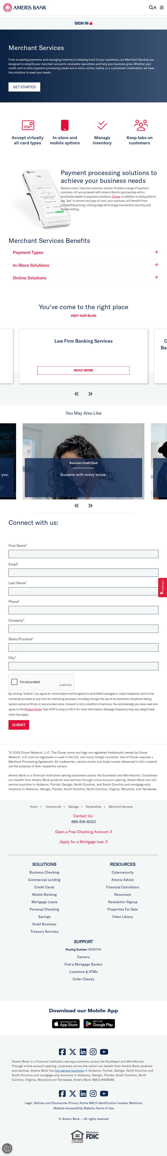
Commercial (53, 806)
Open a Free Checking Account (82, 831)
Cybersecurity (123, 872)
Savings (44, 916)
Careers (83, 957)
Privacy (73, 1103)
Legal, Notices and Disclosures (46, 1103)
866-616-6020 (83, 821)
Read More (102, 370)
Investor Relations (129, 1103)
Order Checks (83, 979)
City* (12, 658)
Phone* (13, 601)
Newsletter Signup (122, 902)
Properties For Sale (122, 909)
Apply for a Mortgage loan (82, 841)
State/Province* (20, 639)
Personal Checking (44, 909)
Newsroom (122, 894)
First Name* (17, 545)
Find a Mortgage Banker (83, 964)
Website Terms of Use (99, 1108)
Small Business (44, 924)
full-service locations (69, 1071)
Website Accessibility (68, 1108)
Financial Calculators (122, 887)
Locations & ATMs (83, 971)
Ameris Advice (122, 879)
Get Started (24, 87)
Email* (13, 564)
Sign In (82, 23)
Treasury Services (44, 931)
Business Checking (44, 872)
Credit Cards (44, 887)
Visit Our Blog (83, 315)
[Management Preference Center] (7, 1148)
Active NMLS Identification (98, 1103)
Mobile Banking (44, 894)
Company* (16, 620)
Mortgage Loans (44, 902)
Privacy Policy (33, 709)
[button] (77, 394)
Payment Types (28, 252)
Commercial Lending (44, 879)
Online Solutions (29, 277)
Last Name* (17, 583)
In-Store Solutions (31, 265)
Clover (116, 196)
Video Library (122, 916)
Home (34, 806)
